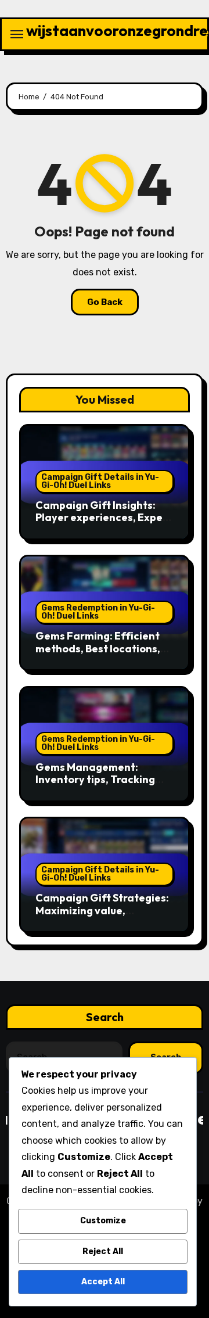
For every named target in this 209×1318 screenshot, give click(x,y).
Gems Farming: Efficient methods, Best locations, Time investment (97, 648)
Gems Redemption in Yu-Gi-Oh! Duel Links (98, 612)
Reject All (102, 1251)
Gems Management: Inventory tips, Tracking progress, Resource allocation (95, 785)
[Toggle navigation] (17, 34)
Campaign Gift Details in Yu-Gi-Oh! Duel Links (100, 481)
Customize (103, 1221)
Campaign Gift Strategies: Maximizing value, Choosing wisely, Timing (102, 910)
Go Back (104, 302)
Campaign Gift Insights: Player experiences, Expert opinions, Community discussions (103, 524)
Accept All (103, 1282)
